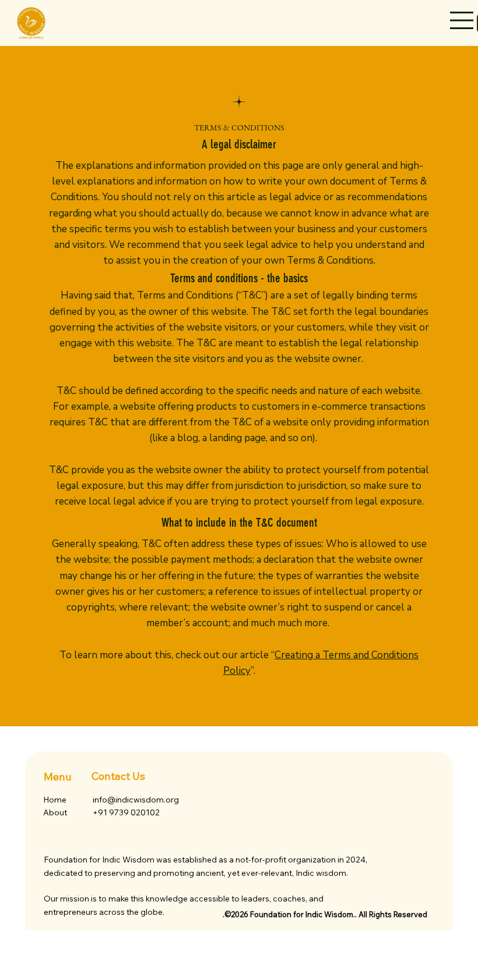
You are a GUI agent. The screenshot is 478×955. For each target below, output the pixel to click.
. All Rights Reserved (391, 914)
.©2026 (236, 914)
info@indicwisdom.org (136, 799)
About (55, 812)
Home (54, 799)
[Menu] (462, 20)
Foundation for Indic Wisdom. (302, 914)
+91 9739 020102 (126, 812)
